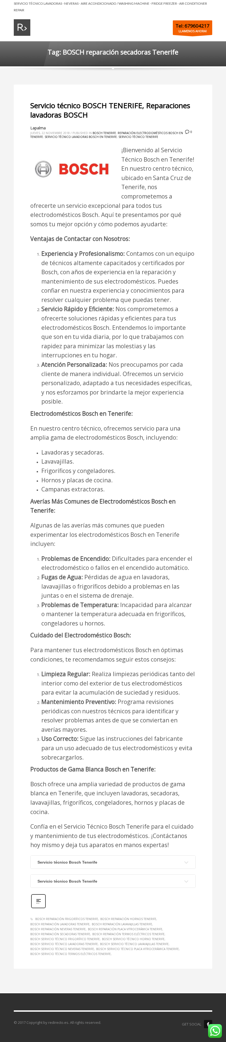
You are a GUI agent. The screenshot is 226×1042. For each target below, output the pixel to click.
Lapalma (38, 127)
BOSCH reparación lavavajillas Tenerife (122, 924)
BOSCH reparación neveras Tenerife (58, 929)
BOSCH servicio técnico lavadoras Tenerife (64, 944)
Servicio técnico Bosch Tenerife (67, 862)
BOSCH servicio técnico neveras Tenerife (62, 949)
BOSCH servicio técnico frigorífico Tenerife (65, 939)
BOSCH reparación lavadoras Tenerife (60, 924)
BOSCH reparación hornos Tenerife (128, 919)
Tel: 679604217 (192, 26)
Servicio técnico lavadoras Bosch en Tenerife (81, 137)
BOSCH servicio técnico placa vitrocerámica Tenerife (137, 949)
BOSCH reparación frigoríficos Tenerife (66, 919)
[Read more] (38, 907)
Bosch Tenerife (104, 133)
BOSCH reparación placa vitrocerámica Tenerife (125, 929)
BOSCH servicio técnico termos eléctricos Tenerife (70, 954)
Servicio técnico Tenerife (138, 137)
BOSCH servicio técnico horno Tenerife (133, 939)
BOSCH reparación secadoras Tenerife (60, 934)
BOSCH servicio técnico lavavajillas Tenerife (134, 944)
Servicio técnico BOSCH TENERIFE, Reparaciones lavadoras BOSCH (110, 110)
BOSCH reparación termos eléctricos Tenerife (128, 934)
